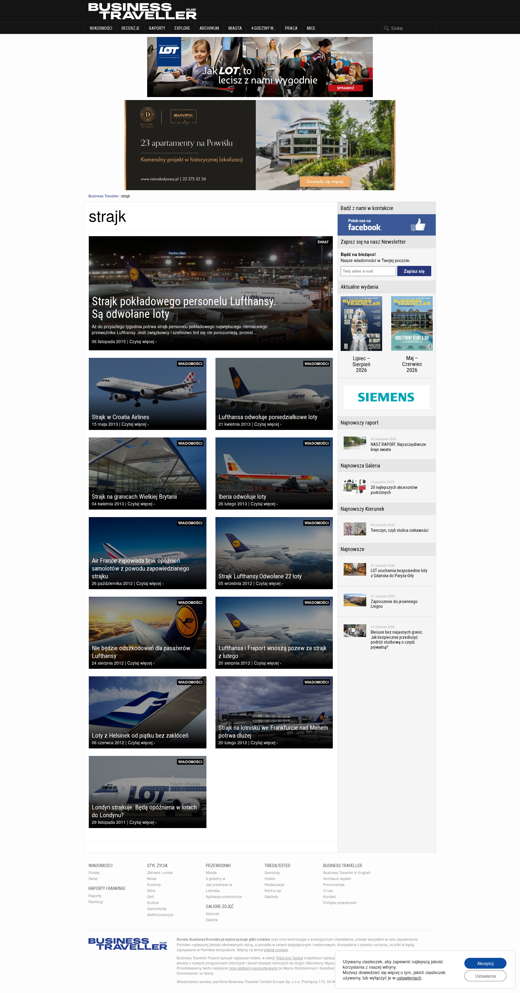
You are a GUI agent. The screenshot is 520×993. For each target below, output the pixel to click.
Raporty (157, 28)
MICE (311, 28)
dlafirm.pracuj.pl (160, 914)
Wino (151, 890)
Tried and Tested (289, 957)
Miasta (235, 28)
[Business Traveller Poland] (142, 11)
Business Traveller (103, 195)
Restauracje (274, 884)
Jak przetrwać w (219, 884)
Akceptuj (485, 963)
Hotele (270, 878)
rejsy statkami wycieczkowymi (253, 967)
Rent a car (273, 890)
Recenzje (131, 28)
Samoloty (272, 872)
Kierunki (212, 913)
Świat (323, 242)
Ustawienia (485, 976)
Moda (151, 878)
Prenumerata (334, 884)
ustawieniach (409, 977)
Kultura (153, 902)
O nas (328, 890)
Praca (291, 28)
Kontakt (329, 896)
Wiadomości (100, 28)
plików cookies (276, 949)
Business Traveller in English (346, 872)
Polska (94, 872)
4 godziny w (215, 878)
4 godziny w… (263, 28)
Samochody (157, 908)
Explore (182, 28)
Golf (150, 896)
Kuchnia (154, 884)
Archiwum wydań (337, 878)
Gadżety (271, 896)
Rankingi (95, 901)
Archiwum (209, 28)
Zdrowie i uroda (160, 872)
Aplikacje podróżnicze (224, 896)
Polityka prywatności (340, 902)
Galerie (212, 919)
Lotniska (213, 890)
